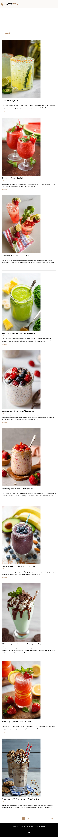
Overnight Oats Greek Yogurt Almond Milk (18, 411)
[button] (48, 2)
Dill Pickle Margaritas (10, 101)
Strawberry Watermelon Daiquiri (14, 178)
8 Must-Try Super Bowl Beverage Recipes (17, 721)
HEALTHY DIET (24, 6)
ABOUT (41, 2)
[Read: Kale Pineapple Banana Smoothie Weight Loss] (21, 302)
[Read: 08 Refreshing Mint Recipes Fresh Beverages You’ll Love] (21, 612)
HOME (22, 2)
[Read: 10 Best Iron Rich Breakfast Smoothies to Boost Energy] (21, 534)
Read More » (4, 111)
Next (53, 818)
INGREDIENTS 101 (29, 2)
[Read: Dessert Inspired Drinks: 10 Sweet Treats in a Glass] (21, 767)
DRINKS (36, 2)
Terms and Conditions (40, 826)
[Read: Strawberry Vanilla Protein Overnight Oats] (21, 457)
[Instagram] (28, 832)
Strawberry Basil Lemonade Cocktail (15, 256)
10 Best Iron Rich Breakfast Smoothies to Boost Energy (22, 566)
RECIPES (46, 2)
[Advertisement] (29, 17)
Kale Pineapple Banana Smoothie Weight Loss (19, 333)
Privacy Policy (30, 826)
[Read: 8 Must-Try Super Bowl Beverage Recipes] (21, 690)
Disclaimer (15, 826)
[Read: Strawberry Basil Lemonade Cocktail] (21, 224)
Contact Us (22, 826)
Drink (3, 102)
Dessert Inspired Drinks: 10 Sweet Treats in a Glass (20, 799)
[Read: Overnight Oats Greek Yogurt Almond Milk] (21, 379)
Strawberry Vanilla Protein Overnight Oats (17, 489)
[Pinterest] (29, 832)
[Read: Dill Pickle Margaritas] (21, 69)
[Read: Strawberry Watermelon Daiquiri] (21, 146)
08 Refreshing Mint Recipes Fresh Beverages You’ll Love (22, 644)
